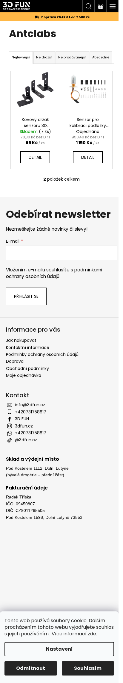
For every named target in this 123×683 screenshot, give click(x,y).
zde (92, 633)
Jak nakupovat (21, 340)
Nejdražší (44, 57)
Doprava (15, 361)
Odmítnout (30, 668)
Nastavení (59, 649)
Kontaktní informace (27, 347)
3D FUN (22, 419)
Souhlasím (88, 668)
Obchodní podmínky (27, 368)
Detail (35, 157)
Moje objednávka (23, 375)
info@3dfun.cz (30, 405)
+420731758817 (30, 412)
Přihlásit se (26, 296)
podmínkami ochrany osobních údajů (54, 273)
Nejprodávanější (72, 57)
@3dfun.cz (26, 440)
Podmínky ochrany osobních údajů (42, 354)
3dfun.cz (24, 426)
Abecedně (100, 57)
